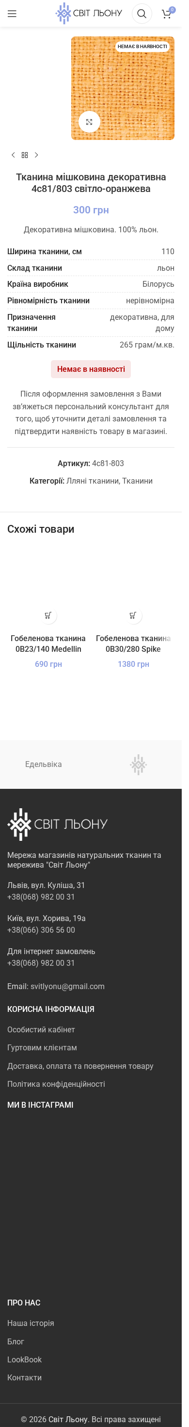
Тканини (137, 481)
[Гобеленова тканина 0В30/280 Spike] (134, 587)
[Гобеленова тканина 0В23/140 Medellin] (48, 587)
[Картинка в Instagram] (34, 1147)
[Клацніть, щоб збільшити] (89, 122)
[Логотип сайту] (88, 12)
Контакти (24, 1377)
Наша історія (30, 1323)
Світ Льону (68, 1419)
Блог (15, 1341)
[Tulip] (139, 764)
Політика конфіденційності (56, 1084)
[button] (48, 615)
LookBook (24, 1359)
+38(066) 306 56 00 (41, 930)
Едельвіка (43, 764)
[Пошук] (142, 13)
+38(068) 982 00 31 (41, 897)
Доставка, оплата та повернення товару (80, 1066)
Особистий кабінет (41, 1029)
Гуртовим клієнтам (42, 1047)
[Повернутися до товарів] (25, 155)
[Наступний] (36, 155)
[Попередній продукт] (13, 155)
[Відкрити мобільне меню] (12, 13)
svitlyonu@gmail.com (68, 986)
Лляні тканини (92, 481)
